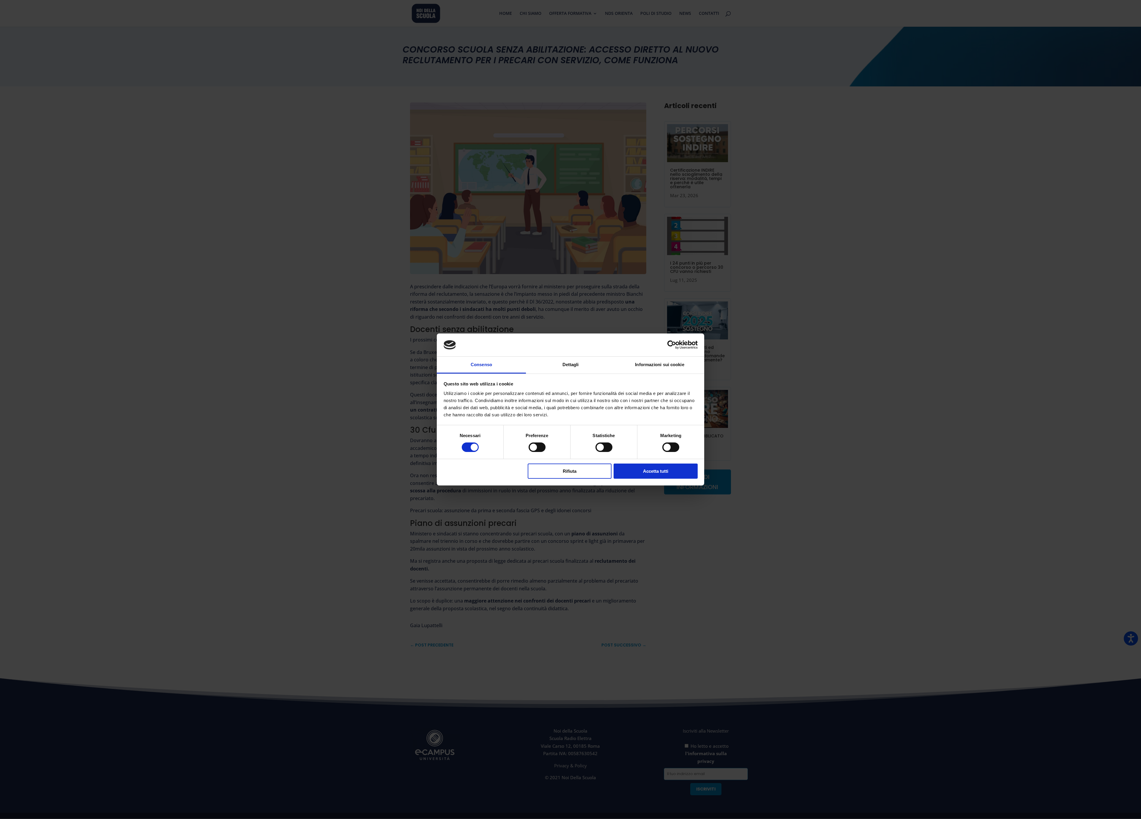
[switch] (537, 447)
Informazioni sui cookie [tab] (659, 364)
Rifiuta (569, 471)
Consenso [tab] (481, 364)
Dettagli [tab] (570, 364)
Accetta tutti (655, 471)
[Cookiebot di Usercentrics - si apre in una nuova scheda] (672, 344)
